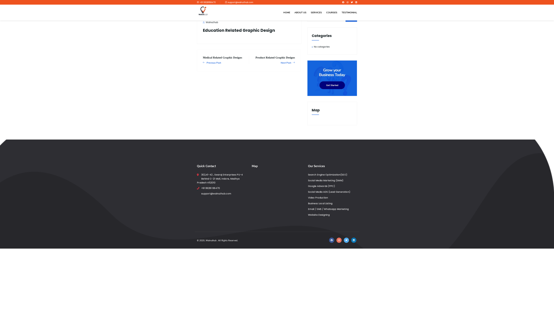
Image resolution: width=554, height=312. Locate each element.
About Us (300, 12)
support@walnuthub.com (240, 2)
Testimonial (349, 12)
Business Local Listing (320, 203)
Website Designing (319, 215)
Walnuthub (211, 22)
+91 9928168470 (208, 2)
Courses (331, 12)
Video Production (318, 197)
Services (316, 12)
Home (286, 12)
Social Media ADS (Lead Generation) (329, 192)
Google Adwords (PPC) (321, 186)
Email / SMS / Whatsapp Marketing (328, 209)
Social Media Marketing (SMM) (325, 180)
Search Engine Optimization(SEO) (327, 174)
